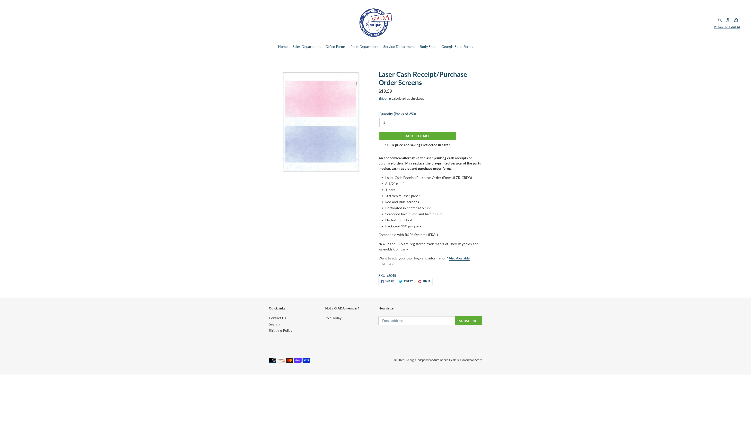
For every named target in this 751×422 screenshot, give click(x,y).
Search (274, 324)
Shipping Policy (280, 330)
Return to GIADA (727, 27)
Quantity (397, 114)
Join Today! (333, 318)
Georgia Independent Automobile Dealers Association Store (444, 360)
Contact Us (277, 318)
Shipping (384, 98)
